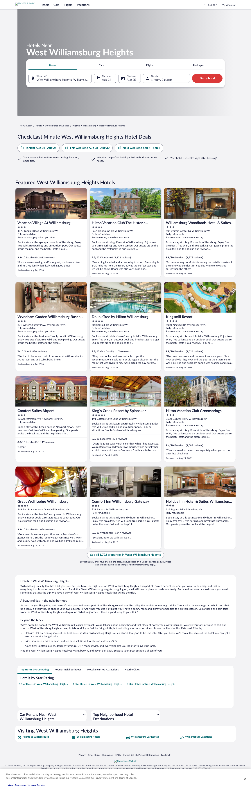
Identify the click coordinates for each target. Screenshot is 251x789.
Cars (56, 4)
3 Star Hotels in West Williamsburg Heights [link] (151, 684)
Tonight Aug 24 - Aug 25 (40, 147)
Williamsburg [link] (89, 126)
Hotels (44, 4)
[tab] (52, 65)
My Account (229, 5)
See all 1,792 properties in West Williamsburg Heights (125, 554)
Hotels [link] (38, 126)
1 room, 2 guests (161, 79)
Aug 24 (106, 79)
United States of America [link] (57, 126)
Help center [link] (107, 755)
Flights (68, 4)
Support (212, 5)
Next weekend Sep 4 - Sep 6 (141, 147)
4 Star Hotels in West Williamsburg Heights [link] (97, 684)
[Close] (245, 779)
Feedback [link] (165, 755)
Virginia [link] (76, 126)
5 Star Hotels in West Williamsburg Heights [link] (43, 684)
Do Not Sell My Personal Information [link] (141, 755)
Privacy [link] (81, 755)
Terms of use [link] (94, 755)
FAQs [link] (118, 755)
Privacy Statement (16, 785)
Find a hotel (207, 78)
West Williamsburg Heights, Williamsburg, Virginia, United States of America (64, 79)
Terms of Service (36, 785)
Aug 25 (131, 79)
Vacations (83, 4)
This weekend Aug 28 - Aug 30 (90, 147)
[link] (44, 737)
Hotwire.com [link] (26, 126)
